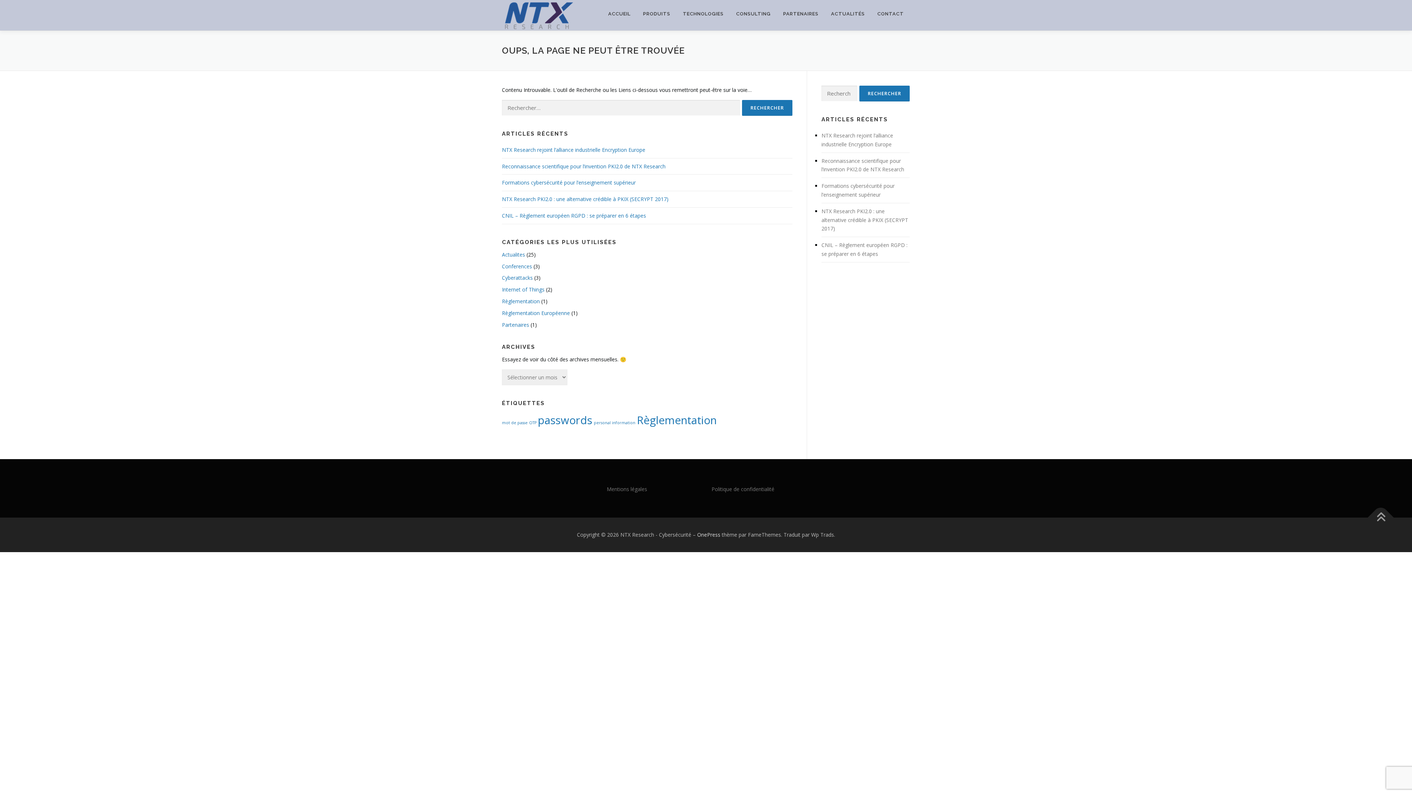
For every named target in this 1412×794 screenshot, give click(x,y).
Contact (890, 14)
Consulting (753, 14)
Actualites (513, 254)
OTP (532, 422)
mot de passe (515, 422)
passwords (565, 420)
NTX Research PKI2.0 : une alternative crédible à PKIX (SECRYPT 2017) (585, 199)
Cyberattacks (517, 277)
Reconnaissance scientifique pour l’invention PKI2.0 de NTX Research (584, 166)
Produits (656, 14)
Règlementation (521, 301)
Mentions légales (627, 489)
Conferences (517, 266)
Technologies (703, 14)
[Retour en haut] (1381, 517)
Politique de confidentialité (743, 489)
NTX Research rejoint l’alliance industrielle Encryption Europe (573, 149)
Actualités (848, 14)
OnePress (708, 534)
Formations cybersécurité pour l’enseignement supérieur (569, 182)
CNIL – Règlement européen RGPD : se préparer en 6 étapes (574, 215)
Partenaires (801, 14)
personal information (614, 422)
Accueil (619, 14)
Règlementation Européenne (536, 313)
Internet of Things (523, 289)
